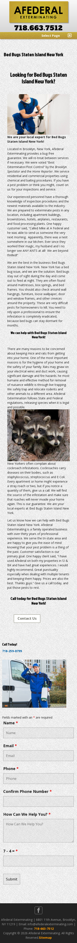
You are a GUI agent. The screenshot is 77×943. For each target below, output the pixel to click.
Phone (11, 768)
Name (10, 722)
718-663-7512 (44, 929)
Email (10, 745)
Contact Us (27, 618)
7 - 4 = (10, 851)
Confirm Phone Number (27, 791)
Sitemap (45, 938)
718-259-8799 (12, 651)
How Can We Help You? (27, 814)
